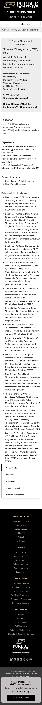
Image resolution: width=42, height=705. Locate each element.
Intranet (21, 614)
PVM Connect (21, 622)
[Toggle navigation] (37, 24)
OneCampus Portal (21, 521)
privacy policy (22, 691)
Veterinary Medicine (21, 583)
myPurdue (21, 541)
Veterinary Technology (21, 587)
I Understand (21, 697)
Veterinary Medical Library (21, 630)
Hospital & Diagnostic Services (21, 634)
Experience (10, 481)
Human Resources (21, 556)
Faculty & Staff (21, 552)
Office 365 (21, 533)
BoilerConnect (21, 529)
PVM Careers (21, 618)
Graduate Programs (21, 591)
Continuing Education (21, 603)
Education (10, 474)
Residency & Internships (21, 595)
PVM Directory (8, 29)
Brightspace (21, 525)
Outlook (21, 537)
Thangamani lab (29, 107)
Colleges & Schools (21, 564)
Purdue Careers (21, 560)
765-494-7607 (24, 676)
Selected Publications (15, 494)
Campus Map (21, 572)
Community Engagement (21, 599)
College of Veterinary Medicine (21, 11)
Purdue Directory (21, 568)
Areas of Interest (13, 488)
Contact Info (11, 467)
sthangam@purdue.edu (17, 98)
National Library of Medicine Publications (17, 106)
